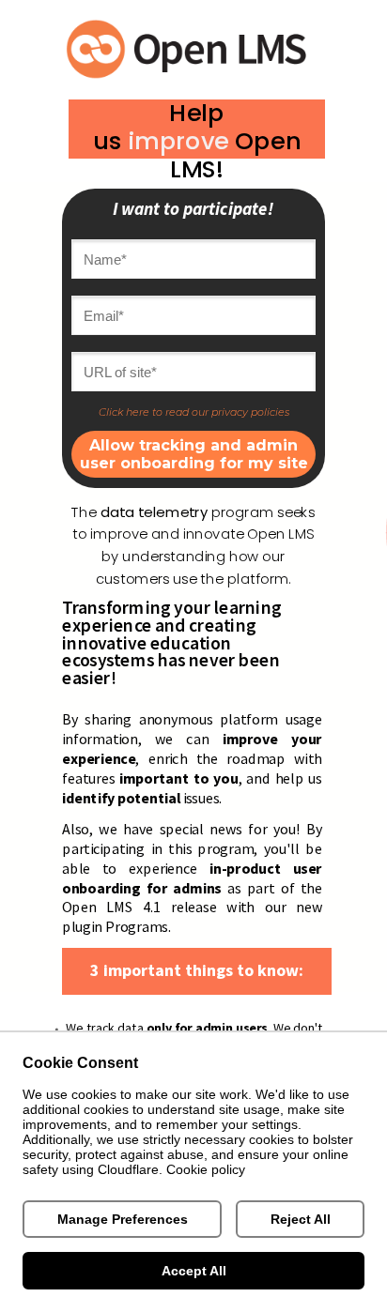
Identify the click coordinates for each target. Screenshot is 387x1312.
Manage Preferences (122, 1219)
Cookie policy (205, 1169)
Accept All (194, 1270)
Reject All (301, 1219)
